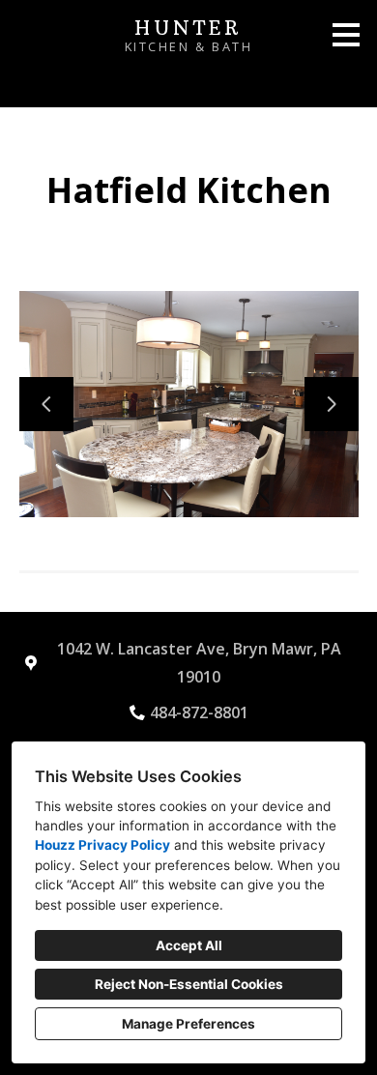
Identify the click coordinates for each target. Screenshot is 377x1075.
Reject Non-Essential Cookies (189, 984)
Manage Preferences (188, 1023)
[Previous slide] (46, 404)
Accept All (189, 945)
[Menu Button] (346, 34)
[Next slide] (331, 404)
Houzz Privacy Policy (102, 845)
